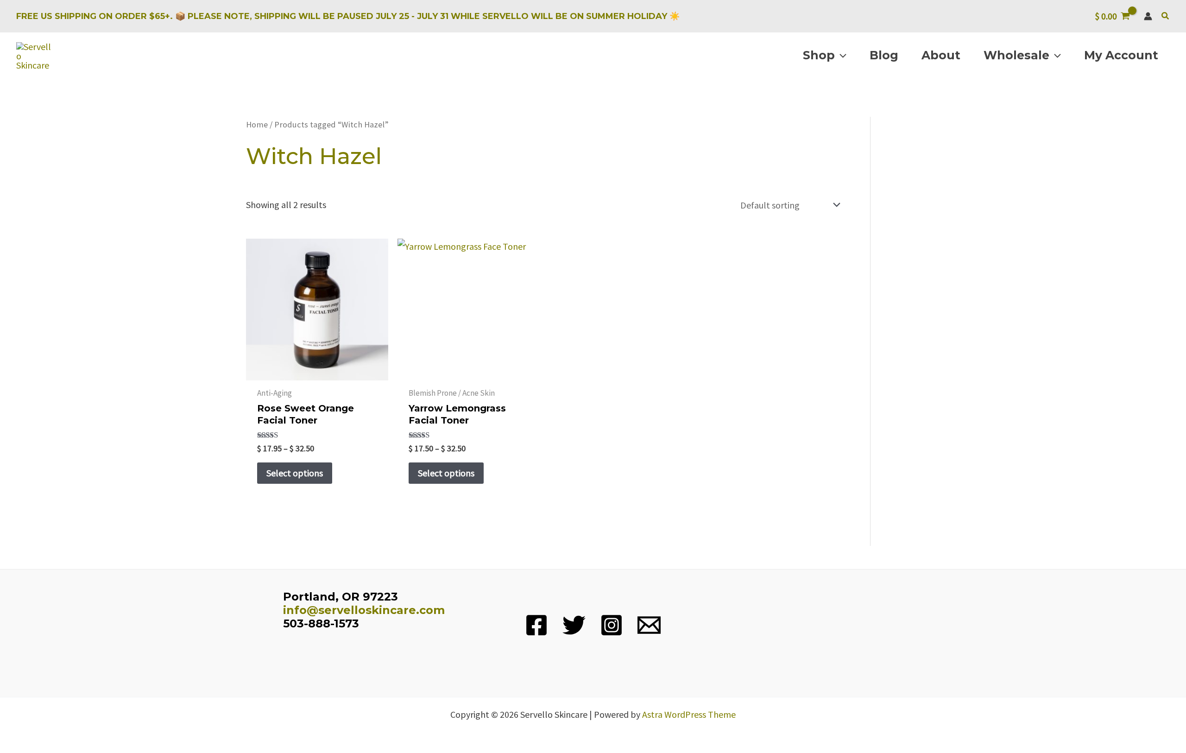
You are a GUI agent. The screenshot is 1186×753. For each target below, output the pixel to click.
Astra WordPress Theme (689, 714)
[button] (1165, 16)
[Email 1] (649, 625)
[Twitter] (574, 625)
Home (257, 124)
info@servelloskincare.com (364, 610)
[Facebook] (536, 625)
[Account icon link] (1148, 16)
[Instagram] (611, 625)
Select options (294, 473)
